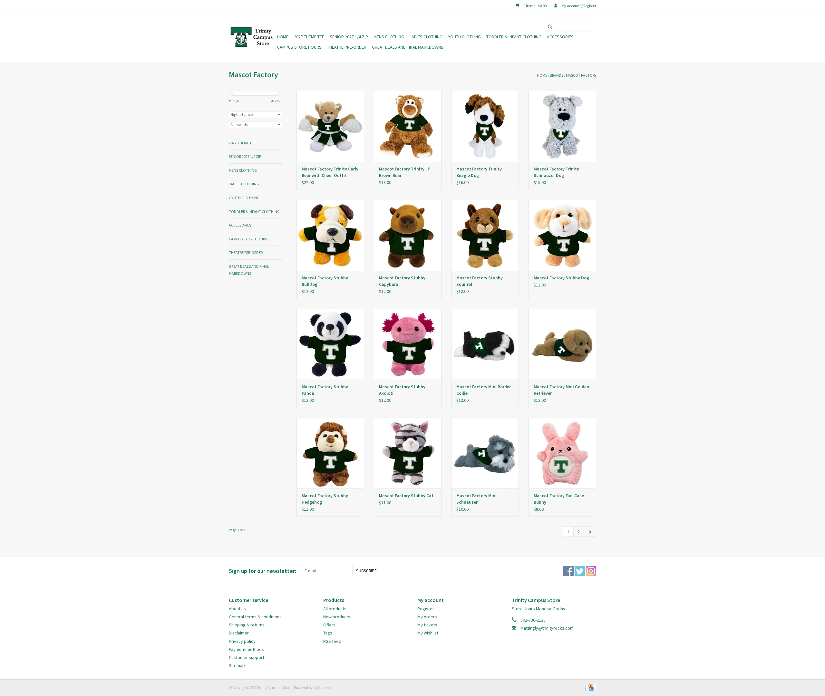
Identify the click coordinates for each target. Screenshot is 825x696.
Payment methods (246, 649)
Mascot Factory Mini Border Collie (483, 390)
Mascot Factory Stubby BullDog (325, 281)
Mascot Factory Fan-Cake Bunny (559, 499)
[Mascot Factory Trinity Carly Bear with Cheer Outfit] (330, 126)
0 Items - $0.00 (535, 5)
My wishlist (427, 633)
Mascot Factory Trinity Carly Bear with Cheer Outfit (330, 172)
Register (425, 609)
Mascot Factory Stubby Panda (325, 390)
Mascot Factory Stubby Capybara (402, 281)
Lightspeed (322, 687)
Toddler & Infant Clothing (513, 37)
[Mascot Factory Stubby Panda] (330, 344)
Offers (329, 625)
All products (334, 609)
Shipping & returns (247, 625)
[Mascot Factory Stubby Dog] (562, 235)
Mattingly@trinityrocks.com (547, 628)
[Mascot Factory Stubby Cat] (408, 453)
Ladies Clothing (426, 37)
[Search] (548, 27)
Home (282, 37)
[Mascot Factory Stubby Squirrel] (485, 235)
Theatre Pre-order (346, 47)
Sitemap (237, 665)
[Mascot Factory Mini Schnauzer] (485, 453)
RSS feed (332, 641)
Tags (327, 633)
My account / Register (578, 5)
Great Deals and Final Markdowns (407, 47)
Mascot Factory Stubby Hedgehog (325, 499)
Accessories (560, 37)
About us (237, 609)
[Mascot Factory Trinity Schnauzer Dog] (562, 126)
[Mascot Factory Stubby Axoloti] (408, 344)
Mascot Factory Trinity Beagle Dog (479, 172)
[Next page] (590, 531)
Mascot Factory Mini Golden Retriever (561, 390)
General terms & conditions (255, 617)
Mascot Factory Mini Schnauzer (476, 499)
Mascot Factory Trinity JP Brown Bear (404, 172)
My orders (427, 617)
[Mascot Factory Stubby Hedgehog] (330, 453)
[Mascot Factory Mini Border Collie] (485, 344)
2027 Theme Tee (309, 37)
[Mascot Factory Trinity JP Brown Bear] (408, 126)
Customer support (246, 657)
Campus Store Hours (299, 47)
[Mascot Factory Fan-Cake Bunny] (562, 453)
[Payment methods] (589, 687)
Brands (556, 75)
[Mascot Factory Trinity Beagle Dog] (485, 126)
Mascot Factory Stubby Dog (561, 278)
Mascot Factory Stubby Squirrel (479, 281)
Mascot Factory (581, 75)
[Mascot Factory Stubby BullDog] (330, 235)
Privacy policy (242, 641)
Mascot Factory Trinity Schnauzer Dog (556, 172)
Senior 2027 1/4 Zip (349, 37)
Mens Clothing (389, 37)
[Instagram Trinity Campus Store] (591, 571)
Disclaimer (239, 633)
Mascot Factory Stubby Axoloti (402, 390)
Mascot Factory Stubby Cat (406, 495)
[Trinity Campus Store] (252, 37)
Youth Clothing (464, 37)
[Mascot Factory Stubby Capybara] (408, 235)
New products (336, 617)
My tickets (427, 625)
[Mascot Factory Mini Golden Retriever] (562, 344)
